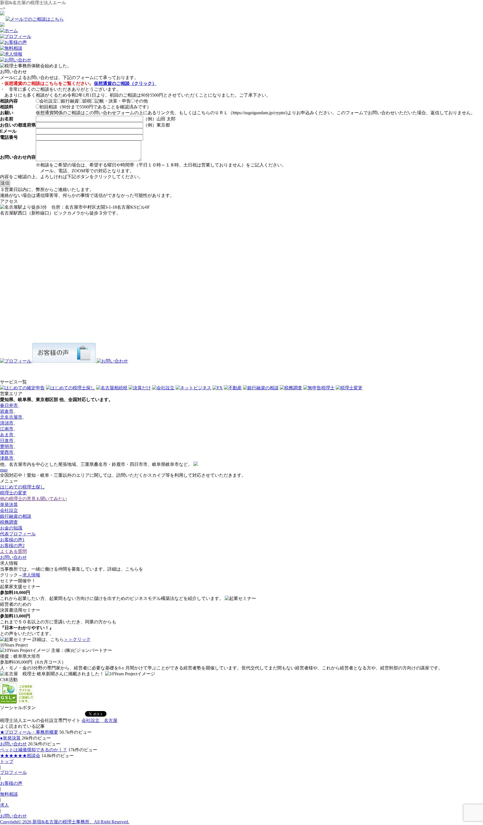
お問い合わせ (13, 743)
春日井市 (9, 405)
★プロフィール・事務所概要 (29, 732)
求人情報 (31, 575)
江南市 (6, 428)
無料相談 (9, 794)
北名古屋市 (11, 417)
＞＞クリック (77, 639)
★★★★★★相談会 (20, 755)
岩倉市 (6, 411)
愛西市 (6, 452)
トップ (6, 761)
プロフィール (13, 772)
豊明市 (6, 446)
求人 (4, 805)
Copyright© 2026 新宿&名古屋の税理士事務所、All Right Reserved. (64, 821)
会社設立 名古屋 (99, 720)
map (4, 470)
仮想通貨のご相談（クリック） (125, 83)
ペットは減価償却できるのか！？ (33, 749)
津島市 (6, 458)
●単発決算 (10, 738)
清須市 (6, 423)
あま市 (6, 434)
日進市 (6, 440)
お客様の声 (11, 783)
